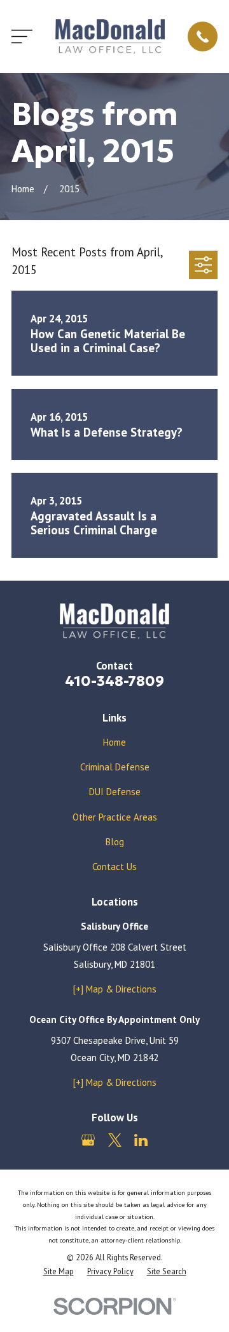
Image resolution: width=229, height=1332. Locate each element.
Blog (115, 842)
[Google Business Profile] (88, 1140)
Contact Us (114, 867)
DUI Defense (115, 792)
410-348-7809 (114, 681)
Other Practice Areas (115, 817)
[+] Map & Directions (114, 989)
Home (114, 742)
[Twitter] (114, 1140)
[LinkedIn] (141, 1140)
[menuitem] (58, 1271)
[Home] (110, 36)
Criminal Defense (114, 767)
